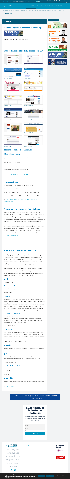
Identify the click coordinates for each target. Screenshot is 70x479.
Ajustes (58, 475)
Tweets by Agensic (26, 445)
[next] (39, 1)
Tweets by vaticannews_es (44, 445)
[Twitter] (66, 2)
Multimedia (10, 17)
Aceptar (41, 475)
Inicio (4, 17)
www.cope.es (10, 386)
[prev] (37, 1)
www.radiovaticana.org (12, 235)
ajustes (8, 477)
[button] (65, 5)
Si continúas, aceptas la (35, 430)
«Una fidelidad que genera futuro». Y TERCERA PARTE (22, 1)
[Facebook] (65, 2)
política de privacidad (40, 430)
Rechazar (50, 475)
